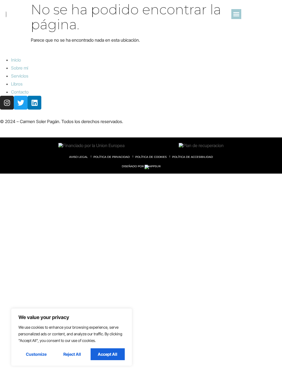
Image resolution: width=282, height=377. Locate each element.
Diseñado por (133, 166)
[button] (236, 14)
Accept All (107, 354)
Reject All (72, 354)
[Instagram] (7, 103)
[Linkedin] (34, 103)
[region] (71, 337)
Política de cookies (151, 157)
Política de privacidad (111, 157)
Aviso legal (78, 157)
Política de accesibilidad (192, 157)
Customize (36, 354)
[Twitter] (21, 103)
